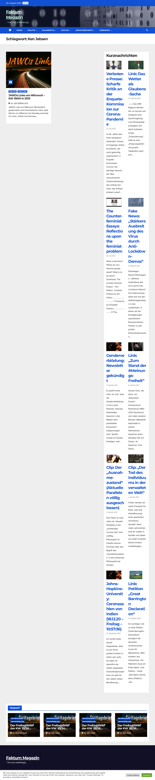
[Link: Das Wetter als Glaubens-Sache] (135, 67)
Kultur (65, 30)
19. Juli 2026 (89, 733)
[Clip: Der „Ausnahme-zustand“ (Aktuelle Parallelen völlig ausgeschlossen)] (114, 461)
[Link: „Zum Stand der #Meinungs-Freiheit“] (135, 349)
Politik (32, 30)
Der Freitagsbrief (17, 718)
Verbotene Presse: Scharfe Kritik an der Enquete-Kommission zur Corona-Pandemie (115, 98)
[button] (147, 30)
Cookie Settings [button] (133, 775)
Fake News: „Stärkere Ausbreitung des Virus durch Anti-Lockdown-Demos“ (137, 236)
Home (19, 30)
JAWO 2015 (12, 91)
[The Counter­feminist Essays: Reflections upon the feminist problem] (114, 205)
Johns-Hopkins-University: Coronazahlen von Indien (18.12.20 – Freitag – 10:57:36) (115, 606)
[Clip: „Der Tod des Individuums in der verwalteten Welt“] (135, 461)
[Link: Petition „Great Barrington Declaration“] (135, 577)
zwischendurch (84, 30)
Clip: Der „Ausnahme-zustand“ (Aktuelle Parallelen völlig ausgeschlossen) (115, 487)
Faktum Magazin (22, 757)
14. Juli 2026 (125, 733)
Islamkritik (48, 30)
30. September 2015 (19, 103)
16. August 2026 (20, 733)
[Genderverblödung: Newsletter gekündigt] (114, 349)
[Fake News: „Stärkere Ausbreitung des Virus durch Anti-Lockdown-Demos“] (135, 205)
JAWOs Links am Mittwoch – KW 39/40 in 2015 (26, 97)
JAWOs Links (22, 91)
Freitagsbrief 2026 (17, 721)
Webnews (105, 30)
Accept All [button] (147, 775)
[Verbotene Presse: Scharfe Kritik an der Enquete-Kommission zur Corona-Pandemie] (114, 67)
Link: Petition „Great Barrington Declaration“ (137, 598)
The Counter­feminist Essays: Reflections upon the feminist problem (114, 231)
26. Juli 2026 (54, 733)
